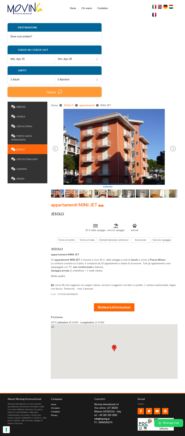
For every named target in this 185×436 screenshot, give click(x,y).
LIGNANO (21, 168)
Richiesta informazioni (114, 307)
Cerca (51, 91)
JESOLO (20, 149)
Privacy (54, 415)
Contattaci (102, 8)
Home (73, 8)
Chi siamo (86, 8)
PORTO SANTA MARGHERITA (21, 137)
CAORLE (20, 116)
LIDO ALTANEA (24, 126)
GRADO (20, 178)
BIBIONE (21, 106)
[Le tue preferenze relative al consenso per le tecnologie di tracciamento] (6, 429)
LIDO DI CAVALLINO (27, 159)
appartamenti (86, 105)
